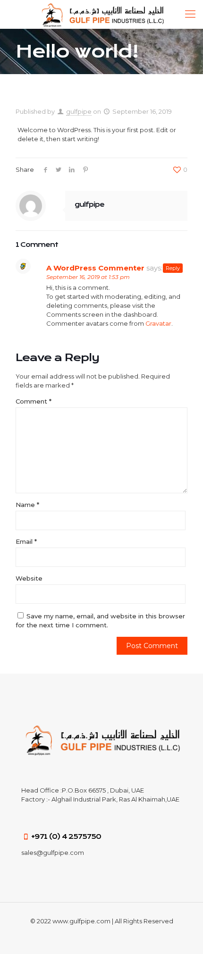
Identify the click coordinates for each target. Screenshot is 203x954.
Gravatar (158, 323)
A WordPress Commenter (95, 267)
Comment (33, 401)
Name (27, 504)
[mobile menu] (190, 14)
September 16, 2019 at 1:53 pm (88, 276)
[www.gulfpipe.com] (101, 14)
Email (26, 541)
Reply (173, 268)
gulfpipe (79, 111)
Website (29, 578)
